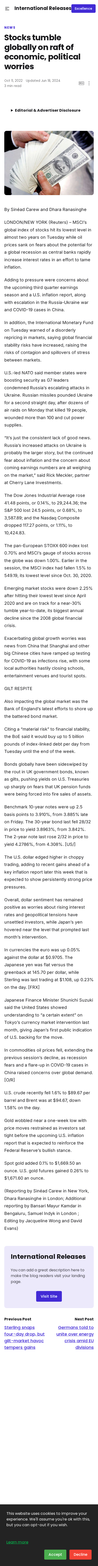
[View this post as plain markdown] (81, 83)
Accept (55, 1554)
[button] (7, 8)
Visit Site (49, 1296)
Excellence (83, 8)
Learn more (17, 1542)
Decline (80, 1554)
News (9, 28)
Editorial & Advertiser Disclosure (47, 110)
